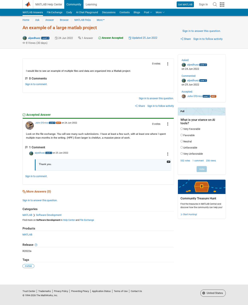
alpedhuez (34, 38)
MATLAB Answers (33, 12)
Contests (124, 12)
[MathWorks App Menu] (222, 4)
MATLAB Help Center (48, 4)
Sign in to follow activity (208, 39)
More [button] (159, 12)
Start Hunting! (190, 214)
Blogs (137, 12)
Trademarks (44, 291)
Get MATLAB (185, 4)
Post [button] (146, 12)
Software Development (49, 215)
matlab (28, 266)
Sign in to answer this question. (201, 31)
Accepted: (187, 91)
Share (187, 39)
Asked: (185, 60)
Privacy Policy (61, 291)
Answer (49, 20)
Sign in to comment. (36, 84)
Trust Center (29, 291)
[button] (215, 4)
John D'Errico (41, 123)
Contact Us (136, 291)
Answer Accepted (112, 37)
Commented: (189, 75)
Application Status (101, 291)
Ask (37, 20)
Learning (91, 4)
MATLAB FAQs (82, 20)
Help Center (69, 220)
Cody (69, 12)
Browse (64, 20)
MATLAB (27, 215)
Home (26, 20)
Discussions (108, 12)
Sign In (203, 4)
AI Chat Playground (87, 12)
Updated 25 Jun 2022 (144, 37)
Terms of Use (121, 291)
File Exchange (54, 12)
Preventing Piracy (80, 291)
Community (73, 4)
